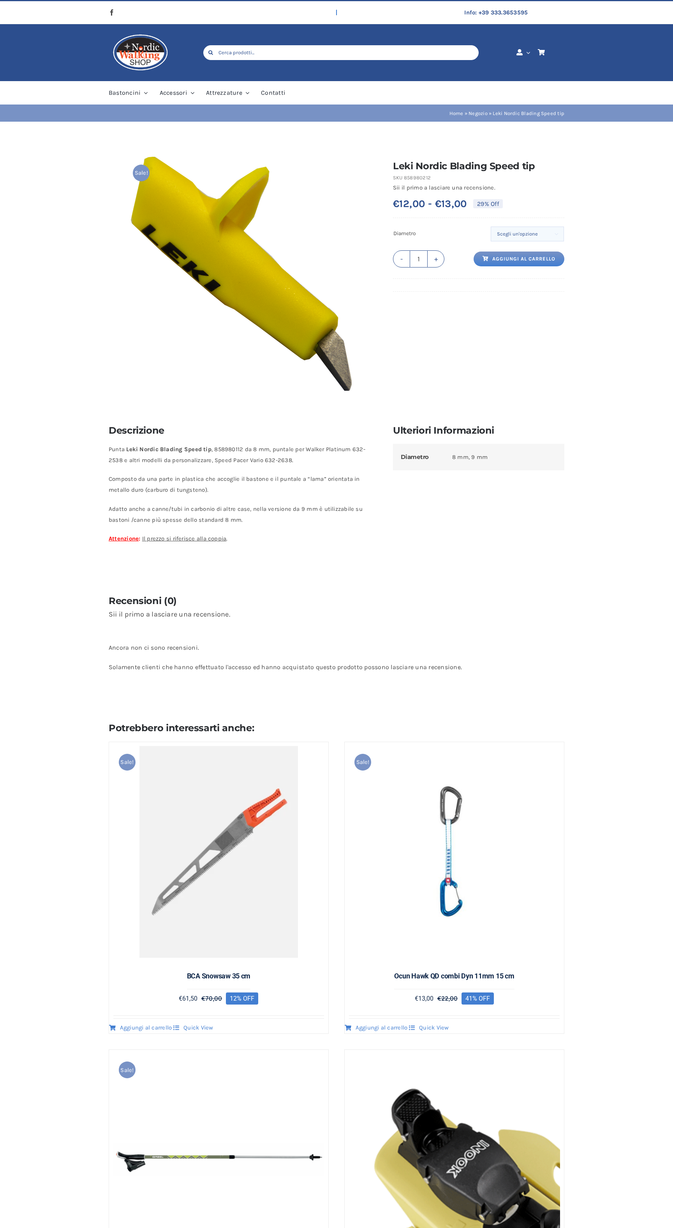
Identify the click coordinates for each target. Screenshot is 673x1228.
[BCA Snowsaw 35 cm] (218, 751)
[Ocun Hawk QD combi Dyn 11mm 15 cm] (454, 751)
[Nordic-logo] (140, 34)
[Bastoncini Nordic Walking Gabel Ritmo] (218, 1059)
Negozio (478, 113)
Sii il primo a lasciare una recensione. (444, 187)
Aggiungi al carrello (523, 259)
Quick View (198, 1027)
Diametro (404, 233)
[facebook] (112, 12)
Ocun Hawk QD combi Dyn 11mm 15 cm (454, 976)
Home (456, 113)
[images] (239, 274)
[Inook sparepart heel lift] (454, 1059)
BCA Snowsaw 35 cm (218, 976)
